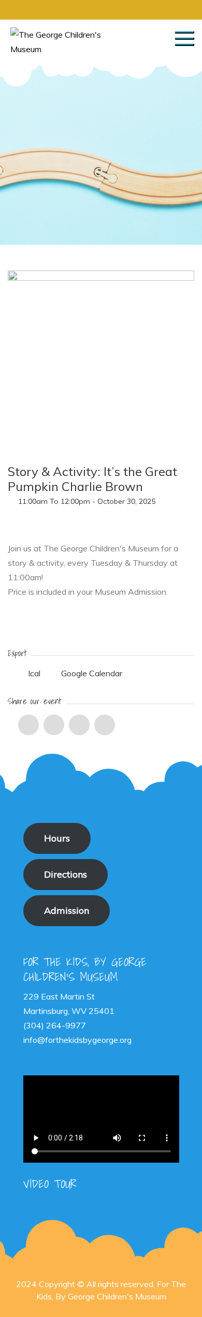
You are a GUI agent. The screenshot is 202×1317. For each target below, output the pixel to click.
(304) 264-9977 (54, 1025)
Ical (34, 673)
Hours (57, 838)
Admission (66, 910)
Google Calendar (90, 673)
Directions (65, 874)
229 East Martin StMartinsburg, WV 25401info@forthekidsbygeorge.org (77, 1018)
